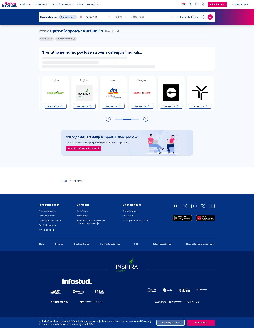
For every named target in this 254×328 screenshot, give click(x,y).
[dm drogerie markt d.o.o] (107, 93)
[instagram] (185, 206)
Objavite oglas (130, 211)
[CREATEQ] (165, 93)
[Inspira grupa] (78, 93)
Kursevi (91, 4)
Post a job (128, 215)
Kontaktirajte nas (110, 244)
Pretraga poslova (47, 211)
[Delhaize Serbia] (136, 93)
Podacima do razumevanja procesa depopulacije (91, 222)
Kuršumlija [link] (78, 180)
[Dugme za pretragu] (210, 17)
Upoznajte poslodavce (50, 220)
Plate (80, 4)
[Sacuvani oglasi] (197, 4)
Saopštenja (82, 211)
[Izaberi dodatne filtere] (202, 17)
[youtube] (194, 206)
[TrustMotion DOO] (194, 93)
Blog (41, 244)
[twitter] (203, 206)
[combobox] (59, 17)
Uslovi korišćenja (161, 244)
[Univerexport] (49, 93)
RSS (136, 244)
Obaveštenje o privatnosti (200, 244)
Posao (64, 180)
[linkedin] (212, 206)
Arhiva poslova (46, 229)
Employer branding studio (136, 220)
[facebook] (175, 206)
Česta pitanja (81, 244)
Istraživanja (82, 215)
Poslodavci (41, 4)
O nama (59, 244)
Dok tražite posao (48, 225)
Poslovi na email (47, 215)
